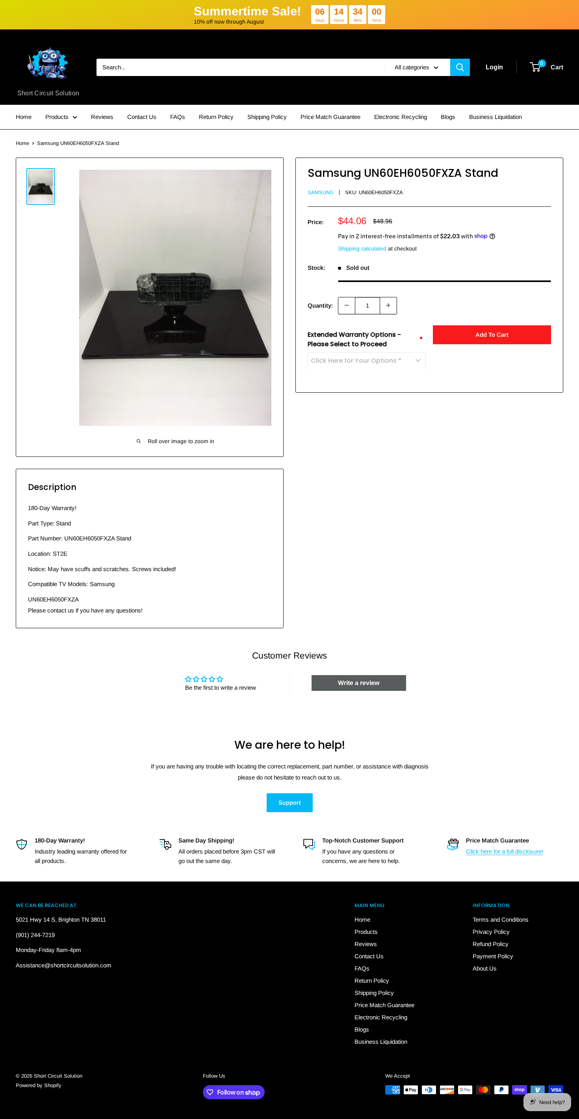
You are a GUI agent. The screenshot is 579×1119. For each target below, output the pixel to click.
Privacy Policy (491, 931)
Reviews (102, 116)
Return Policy (216, 116)
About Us (485, 968)
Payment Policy (493, 956)
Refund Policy (490, 944)
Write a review (358, 682)
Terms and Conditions (501, 919)
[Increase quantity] (388, 305)
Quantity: (320, 305)
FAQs (177, 116)
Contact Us (141, 116)
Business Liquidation (495, 116)
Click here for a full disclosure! (504, 851)
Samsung (321, 192)
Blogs (448, 116)
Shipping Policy (267, 116)
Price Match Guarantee (330, 116)
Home (24, 116)
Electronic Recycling (400, 116)
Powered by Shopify (38, 1085)
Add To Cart (491, 334)
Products (57, 116)
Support (289, 802)
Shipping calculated (362, 248)
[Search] (460, 67)
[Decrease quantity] (346, 305)
